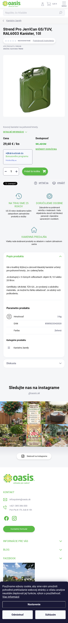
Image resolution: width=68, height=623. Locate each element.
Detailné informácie (13, 132)
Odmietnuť (18, 614)
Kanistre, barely (21, 347)
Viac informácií (10, 596)
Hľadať (61, 13)
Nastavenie (34, 604)
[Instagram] (14, 517)
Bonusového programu (17, 156)
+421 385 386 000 (18, 506)
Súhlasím (50, 614)
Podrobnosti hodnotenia (43, 41)
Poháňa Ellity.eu (11, 160)
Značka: (13, 49)
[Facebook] (6, 517)
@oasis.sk (34, 393)
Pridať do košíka (32, 171)
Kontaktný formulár (19, 529)
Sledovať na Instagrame (37, 456)
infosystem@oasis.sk (20, 499)
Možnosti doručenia (46, 149)
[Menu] (64, 4)
